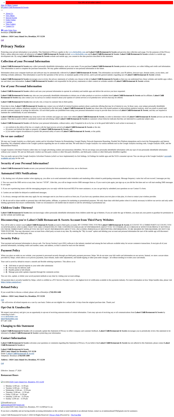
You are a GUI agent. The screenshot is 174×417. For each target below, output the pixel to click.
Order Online (11, 20)
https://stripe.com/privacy (11, 282)
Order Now (12, 30)
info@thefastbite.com (9, 319)
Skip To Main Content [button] (9, 5)
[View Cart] (2, 30)
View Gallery (11, 24)
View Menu (10, 16)
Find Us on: (48, 407)
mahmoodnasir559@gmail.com (12, 405)
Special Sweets (11, 18)
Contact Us (10, 26)
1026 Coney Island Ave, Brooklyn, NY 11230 (26, 382)
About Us (9, 14)
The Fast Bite (76, 415)
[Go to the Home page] (15, 7)
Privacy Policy (55, 415)
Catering (9, 22)
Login (5, 30)
